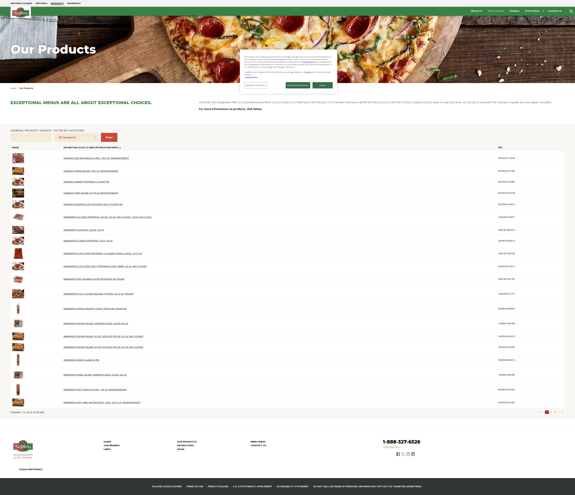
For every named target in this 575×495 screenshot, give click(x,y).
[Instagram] (408, 454)
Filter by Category (69, 130)
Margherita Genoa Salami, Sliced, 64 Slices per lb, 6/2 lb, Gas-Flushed (103, 347)
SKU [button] (500, 147)
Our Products (187, 441)
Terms (307, 72)
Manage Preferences (255, 85)
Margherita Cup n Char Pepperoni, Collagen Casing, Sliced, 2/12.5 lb (102, 253)
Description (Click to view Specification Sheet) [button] (91, 147)
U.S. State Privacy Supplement (252, 486)
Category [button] (380, 147)
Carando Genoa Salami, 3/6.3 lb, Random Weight (91, 171)
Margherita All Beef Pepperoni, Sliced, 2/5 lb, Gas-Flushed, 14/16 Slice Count (107, 217)
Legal (181, 449)
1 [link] (546, 412)
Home (13, 88)
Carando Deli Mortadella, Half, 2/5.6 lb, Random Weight (96, 158)
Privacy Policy (309, 62)
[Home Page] (20, 12)
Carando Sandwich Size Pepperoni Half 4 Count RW (92, 204)
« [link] (539, 412)
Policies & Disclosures (167, 486)
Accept (323, 85)
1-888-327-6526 (401, 442)
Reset (109, 137)
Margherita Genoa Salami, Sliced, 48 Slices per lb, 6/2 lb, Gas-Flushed (103, 336)
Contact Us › (391, 447)
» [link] (562, 412)
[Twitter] (403, 454)
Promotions (185, 445)
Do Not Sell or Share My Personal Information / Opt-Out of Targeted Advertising (367, 486)
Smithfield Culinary (21, 3)
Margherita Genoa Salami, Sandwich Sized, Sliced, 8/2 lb (95, 323)
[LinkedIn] (413, 454)
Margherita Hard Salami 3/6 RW (81, 360)
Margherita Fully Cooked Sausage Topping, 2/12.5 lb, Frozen (98, 293)
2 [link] (550, 412)
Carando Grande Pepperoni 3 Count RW (86, 181)
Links (107, 449)
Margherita (57, 3)
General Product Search (31, 130)
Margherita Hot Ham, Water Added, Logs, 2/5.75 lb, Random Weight (102, 402)
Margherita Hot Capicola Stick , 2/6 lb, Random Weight (95, 389)
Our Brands (112, 445)
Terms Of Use (194, 486)
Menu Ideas (258, 441)
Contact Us (258, 445)
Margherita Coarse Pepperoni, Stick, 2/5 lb (88, 240)
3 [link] (555, 412)
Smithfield (41, 3)
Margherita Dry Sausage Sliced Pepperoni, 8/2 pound (93, 279)
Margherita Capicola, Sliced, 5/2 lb (83, 229)
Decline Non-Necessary (298, 85)
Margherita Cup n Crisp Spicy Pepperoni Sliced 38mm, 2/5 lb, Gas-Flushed (105, 266)
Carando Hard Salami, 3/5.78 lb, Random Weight (90, 193)
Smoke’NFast (74, 3)
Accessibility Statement (293, 486)
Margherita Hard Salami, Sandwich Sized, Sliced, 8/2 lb (95, 374)
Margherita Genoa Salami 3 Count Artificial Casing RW (95, 308)
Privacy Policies (218, 486)
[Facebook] (398, 454)
